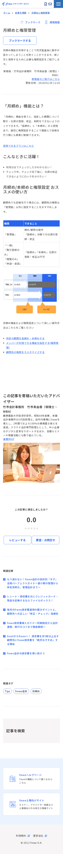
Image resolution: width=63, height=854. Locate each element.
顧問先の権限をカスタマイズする (25, 352)
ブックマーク (33, 22)
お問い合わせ (50, 4)
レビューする (17, 540)
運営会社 (38, 835)
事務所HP (8, 439)
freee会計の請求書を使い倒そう (26, 653)
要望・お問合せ (45, 540)
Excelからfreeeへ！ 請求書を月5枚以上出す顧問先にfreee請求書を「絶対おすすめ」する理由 (33, 640)
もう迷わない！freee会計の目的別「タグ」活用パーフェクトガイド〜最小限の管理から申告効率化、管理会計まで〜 (32, 583)
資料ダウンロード (46, 4)
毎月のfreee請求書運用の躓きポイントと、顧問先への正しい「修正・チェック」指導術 (32, 611)
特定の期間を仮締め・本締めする (25, 338)
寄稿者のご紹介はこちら (46, 79)
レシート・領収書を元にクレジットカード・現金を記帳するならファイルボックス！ (32, 598)
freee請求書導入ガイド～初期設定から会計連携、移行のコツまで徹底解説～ (32, 625)
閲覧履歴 (55, 22)
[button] (58, 4)
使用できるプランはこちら (18, 146)
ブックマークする (20, 40)
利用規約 (21, 835)
